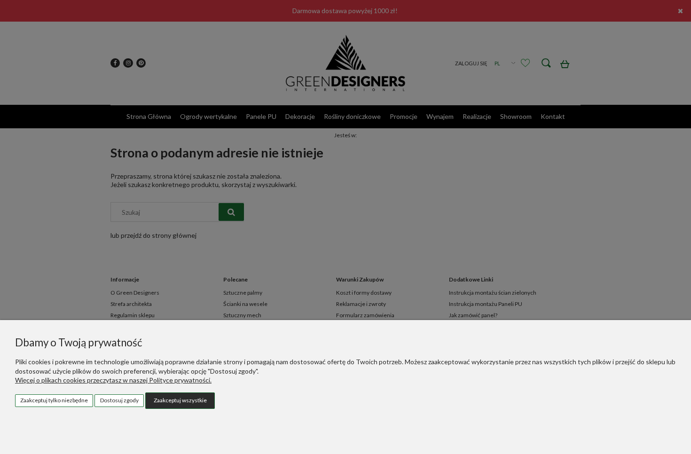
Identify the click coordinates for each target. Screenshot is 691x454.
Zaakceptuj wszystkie (180, 400)
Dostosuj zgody (119, 400)
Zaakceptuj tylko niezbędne (54, 400)
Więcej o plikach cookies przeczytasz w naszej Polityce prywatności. (113, 380)
